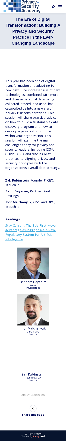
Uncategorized (38, 394)
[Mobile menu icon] (60, 7)
